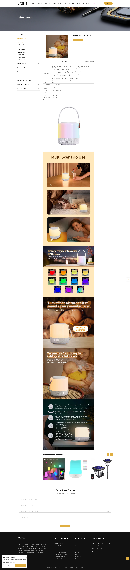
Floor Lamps (21, 59)
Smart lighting (21, 63)
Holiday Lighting (22, 88)
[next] (69, 46)
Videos (67, 3)
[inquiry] (128, 279)
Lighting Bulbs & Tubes (24, 80)
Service (60, 3)
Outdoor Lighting (22, 67)
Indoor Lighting (33, 21)
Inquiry (78, 40)
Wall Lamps (21, 54)
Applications (76, 3)
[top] (127, 558)
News (54, 3)
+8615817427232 (99, 548)
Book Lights (21, 49)
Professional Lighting (23, 76)
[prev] (44, 46)
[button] (108, 454)
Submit (65, 526)
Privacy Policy (78, 567)
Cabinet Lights (22, 47)
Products (39, 3)
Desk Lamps (21, 52)
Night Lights (21, 44)
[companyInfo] (23, 3)
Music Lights (21, 57)
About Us (48, 3)
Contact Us (85, 3)
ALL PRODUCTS (21, 34)
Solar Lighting (21, 72)
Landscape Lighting (23, 84)
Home (32, 3)
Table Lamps (41, 21)
